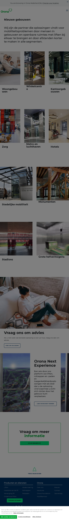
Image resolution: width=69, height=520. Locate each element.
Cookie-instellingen (24, 516)
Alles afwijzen (36, 516)
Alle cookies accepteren (8, 517)
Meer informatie (18, 513)
